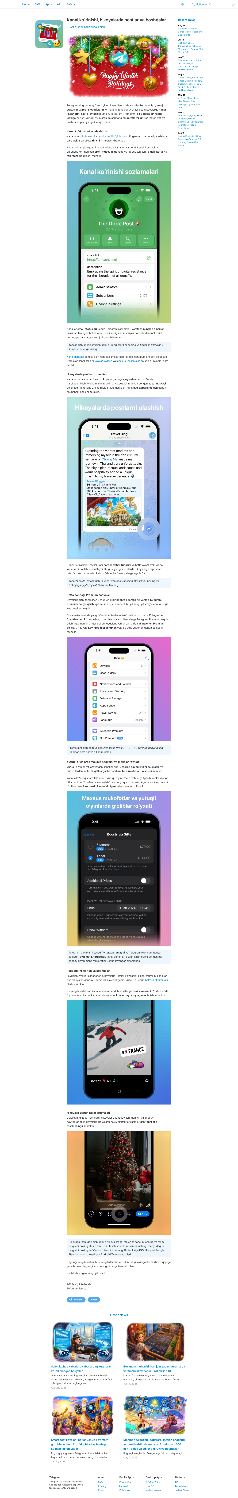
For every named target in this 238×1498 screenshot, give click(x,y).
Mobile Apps (126, 1477)
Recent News (186, 19)
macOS (150, 1486)
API (59, 4)
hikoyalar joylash (102, 361)
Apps (48, 4)
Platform (180, 1477)
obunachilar (90, 136)
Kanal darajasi (75, 356)
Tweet (94, 1299)
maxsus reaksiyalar (128, 361)
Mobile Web (125, 1490)
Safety (71, 4)
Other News (119, 1315)
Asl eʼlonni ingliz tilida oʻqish (87, 27)
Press (101, 1490)
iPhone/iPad (125, 1482)
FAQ (37, 4)
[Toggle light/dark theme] (233, 4)
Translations (181, 1486)
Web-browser (153, 1490)
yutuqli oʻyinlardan (115, 136)
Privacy (102, 1486)
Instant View (182, 1490)
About (101, 1477)
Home (26, 4)
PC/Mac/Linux (154, 1482)
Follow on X (203, 4)
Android (123, 1486)
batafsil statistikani (156, 980)
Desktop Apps (154, 1477)
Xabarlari (72, 147)
